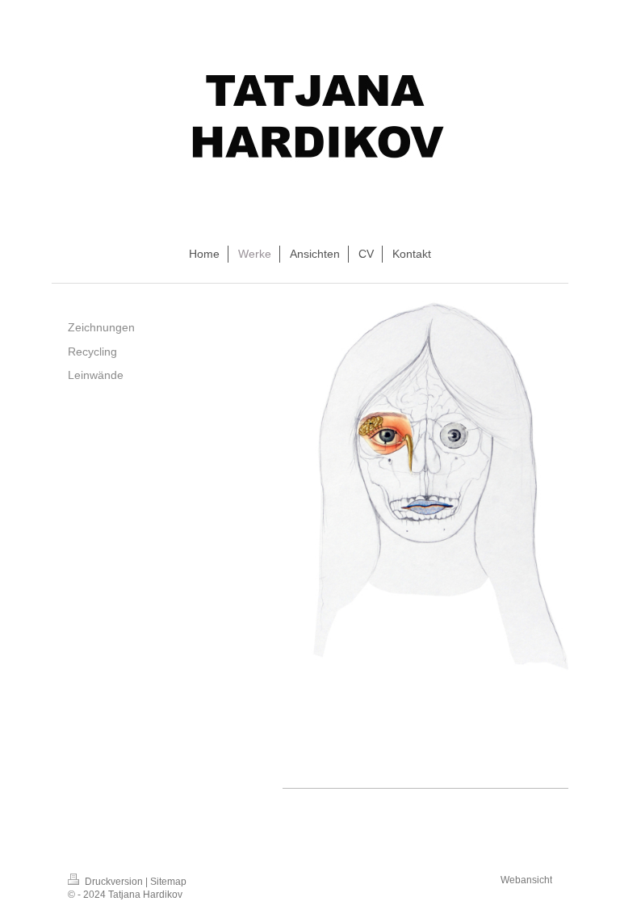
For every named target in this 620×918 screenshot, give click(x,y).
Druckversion (113, 881)
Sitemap (168, 881)
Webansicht (526, 880)
